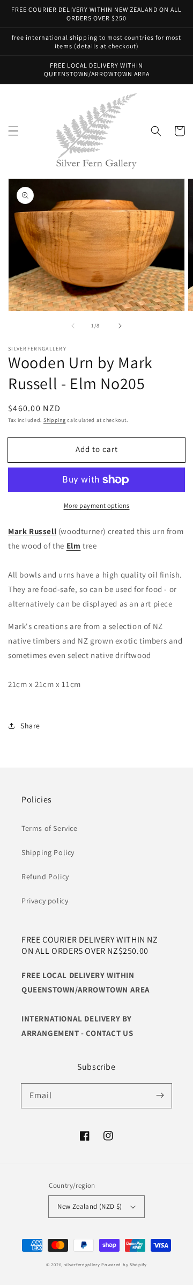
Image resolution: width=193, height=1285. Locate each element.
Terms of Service (49, 828)
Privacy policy (44, 901)
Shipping (54, 420)
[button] (13, 131)
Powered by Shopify (124, 1264)
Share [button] (30, 726)
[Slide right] (120, 326)
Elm (73, 546)
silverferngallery (82, 1264)
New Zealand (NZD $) (89, 1206)
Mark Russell (32, 531)
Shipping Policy (48, 852)
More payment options (97, 505)
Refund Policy (45, 876)
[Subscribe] (160, 1095)
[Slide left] (73, 326)
